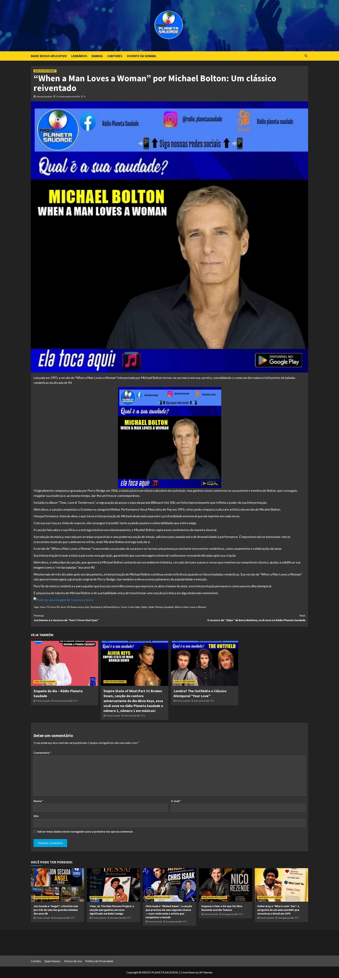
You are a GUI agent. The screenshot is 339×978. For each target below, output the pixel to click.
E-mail (176, 801)
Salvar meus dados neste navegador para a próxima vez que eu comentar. (85, 831)
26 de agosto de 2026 (62, 918)
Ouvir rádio (134, 606)
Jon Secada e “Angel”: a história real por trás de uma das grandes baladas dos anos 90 (56, 909)
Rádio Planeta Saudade (161, 606)
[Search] (306, 56)
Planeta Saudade (44, 96)
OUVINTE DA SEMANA (141, 56)
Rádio (144, 606)
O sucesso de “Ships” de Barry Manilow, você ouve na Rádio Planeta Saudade (256, 618)
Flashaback (96, 606)
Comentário (42, 752)
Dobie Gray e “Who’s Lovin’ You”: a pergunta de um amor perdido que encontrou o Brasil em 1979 (278, 909)
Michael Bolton (111, 606)
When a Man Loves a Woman (190, 606)
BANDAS (97, 56)
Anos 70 (44, 606)
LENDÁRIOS (79, 56)
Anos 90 (65, 606)
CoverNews (188, 972)
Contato (36, 961)
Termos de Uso (73, 961)
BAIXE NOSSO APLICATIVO (49, 56)
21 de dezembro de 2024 (68, 96)
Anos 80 (55, 606)
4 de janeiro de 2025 (201, 701)
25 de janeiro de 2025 (132, 715)
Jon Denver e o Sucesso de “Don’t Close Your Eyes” (66, 618)
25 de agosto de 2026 (174, 921)
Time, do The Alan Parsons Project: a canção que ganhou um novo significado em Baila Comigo (112, 909)
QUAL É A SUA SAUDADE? (45, 71)
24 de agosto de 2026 (286, 918)
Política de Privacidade (99, 961)
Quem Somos (52, 961)
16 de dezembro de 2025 (63, 701)
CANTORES (114, 56)
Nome (38, 801)
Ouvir (124, 606)
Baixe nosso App (80, 606)
